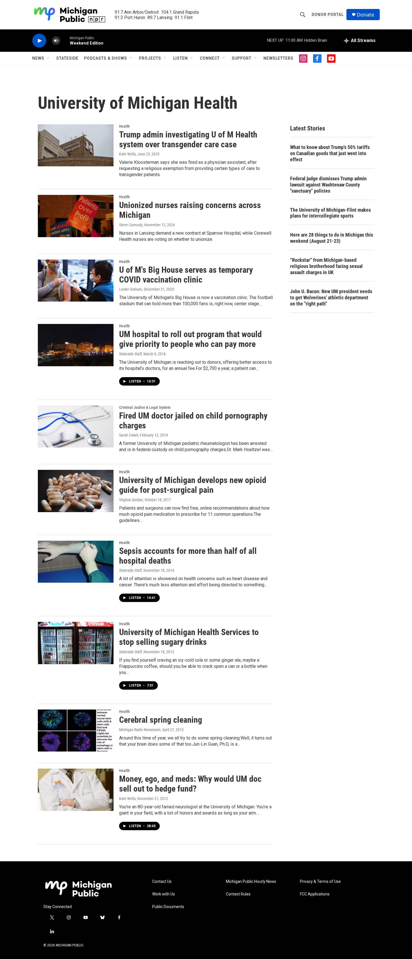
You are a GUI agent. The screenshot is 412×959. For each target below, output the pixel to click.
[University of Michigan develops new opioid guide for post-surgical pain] (76, 491)
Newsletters (278, 58)
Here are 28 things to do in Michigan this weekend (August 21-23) (331, 238)
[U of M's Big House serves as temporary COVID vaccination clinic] (76, 281)
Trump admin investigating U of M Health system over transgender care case (188, 139)
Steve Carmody (131, 225)
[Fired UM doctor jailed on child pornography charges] (76, 426)
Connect (210, 58)
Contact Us (162, 881)
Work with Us (163, 894)
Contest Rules (238, 894)
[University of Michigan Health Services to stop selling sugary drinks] (76, 643)
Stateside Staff (130, 354)
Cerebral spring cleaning (160, 720)
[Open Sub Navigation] (48, 58)
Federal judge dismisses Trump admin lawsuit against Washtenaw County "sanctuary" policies (328, 185)
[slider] (65, 40)
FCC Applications (315, 894)
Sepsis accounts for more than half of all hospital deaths (188, 556)
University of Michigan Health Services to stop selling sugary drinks (189, 637)
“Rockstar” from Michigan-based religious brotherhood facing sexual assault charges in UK (326, 266)
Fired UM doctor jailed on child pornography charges (193, 420)
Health (124, 126)
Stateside (67, 58)
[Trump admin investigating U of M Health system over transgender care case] (76, 145)
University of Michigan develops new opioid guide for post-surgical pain (192, 485)
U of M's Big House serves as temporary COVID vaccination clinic (186, 274)
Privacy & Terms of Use (320, 881)
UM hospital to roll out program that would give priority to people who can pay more (190, 339)
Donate (365, 15)
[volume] (56, 40)
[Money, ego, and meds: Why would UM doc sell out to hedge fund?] (76, 790)
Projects (150, 58)
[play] (39, 41)
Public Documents (168, 907)
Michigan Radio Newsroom (140, 729)
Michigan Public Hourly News (251, 881)
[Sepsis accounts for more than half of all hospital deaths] (76, 562)
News (38, 58)
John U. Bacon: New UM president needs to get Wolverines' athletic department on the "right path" (331, 297)
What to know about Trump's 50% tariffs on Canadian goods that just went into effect (330, 153)
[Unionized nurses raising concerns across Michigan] (76, 216)
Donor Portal (328, 14)
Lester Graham (130, 289)
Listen (180, 58)
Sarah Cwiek (128, 435)
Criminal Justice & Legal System (144, 407)
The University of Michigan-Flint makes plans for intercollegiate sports (330, 213)
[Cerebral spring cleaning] (76, 731)
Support (241, 58)
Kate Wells (127, 154)
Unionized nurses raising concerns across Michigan (190, 210)
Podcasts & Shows (105, 58)
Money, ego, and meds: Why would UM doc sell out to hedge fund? (190, 784)
